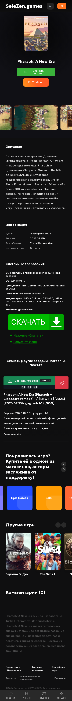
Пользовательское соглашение (30, 677)
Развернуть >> (12, 434)
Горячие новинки (37, 668)
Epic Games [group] (19, 498)
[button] (63, 464)
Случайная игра (58, 668)
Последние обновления (13, 668)
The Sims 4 (48, 574)
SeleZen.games (24, 6)
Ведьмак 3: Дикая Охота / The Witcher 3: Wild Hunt (18, 574)
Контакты (11, 678)
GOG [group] (48, 498)
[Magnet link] (62, 382)
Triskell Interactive (41, 243)
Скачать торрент (32, 380)
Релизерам (60, 678)
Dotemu (35, 248)
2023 (39, 616)
